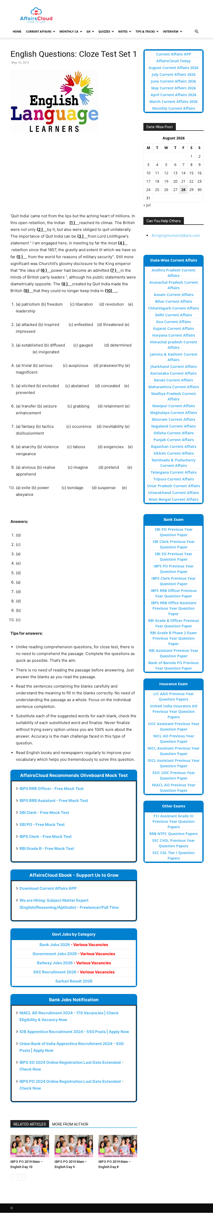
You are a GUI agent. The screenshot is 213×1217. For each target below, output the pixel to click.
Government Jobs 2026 (73, 953)
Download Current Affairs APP (48, 888)
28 (183, 189)
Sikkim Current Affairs (174, 453)
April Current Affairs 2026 (173, 94)
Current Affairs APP (173, 54)
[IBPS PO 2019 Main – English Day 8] (117, 1146)
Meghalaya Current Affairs (173, 412)
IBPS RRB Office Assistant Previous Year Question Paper (173, 608)
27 (175, 189)
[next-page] (22, 1177)
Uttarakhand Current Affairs (173, 492)
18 (157, 181)
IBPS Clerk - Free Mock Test (45, 836)
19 (166, 181)
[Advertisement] (73, 176)
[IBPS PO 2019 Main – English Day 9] (74, 1146)
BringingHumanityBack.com (176, 235)
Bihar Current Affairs (173, 301)
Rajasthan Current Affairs (173, 446)
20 (175, 181)
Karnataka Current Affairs (173, 373)
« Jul (147, 204)
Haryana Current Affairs (173, 335)
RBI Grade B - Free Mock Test (46, 848)
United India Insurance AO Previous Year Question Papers (173, 711)
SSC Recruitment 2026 (74, 971)
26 (166, 189)
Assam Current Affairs (174, 294)
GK (88, 31)
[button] (196, 31)
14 (183, 172)
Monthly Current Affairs (173, 108)
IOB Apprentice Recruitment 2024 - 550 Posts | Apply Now (74, 1031)
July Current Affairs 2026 (174, 74)
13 (175, 172)
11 (157, 172)
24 (148, 189)
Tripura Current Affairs (173, 479)
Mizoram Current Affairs (173, 419)
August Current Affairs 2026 (173, 67)
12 (166, 172)
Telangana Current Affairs (174, 472)
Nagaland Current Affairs (173, 426)
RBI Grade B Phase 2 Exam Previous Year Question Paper (173, 638)
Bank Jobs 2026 (73, 944)
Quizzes (104, 31)
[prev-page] (13, 1177)
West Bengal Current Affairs (173, 499)
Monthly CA (68, 31)
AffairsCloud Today (173, 60)
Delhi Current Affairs (173, 314)
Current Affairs (38, 31)
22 (191, 181)
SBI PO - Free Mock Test (42, 824)
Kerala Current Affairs (173, 380)
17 (148, 181)
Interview (170, 31)
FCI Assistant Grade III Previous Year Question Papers (173, 821)
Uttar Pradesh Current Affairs (173, 485)
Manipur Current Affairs (173, 405)
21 (183, 181)
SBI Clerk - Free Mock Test (44, 812)
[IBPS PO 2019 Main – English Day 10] (29, 1146)
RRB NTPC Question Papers (173, 833)
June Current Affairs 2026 (173, 81)
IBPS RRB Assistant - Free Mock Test (53, 800)
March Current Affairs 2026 (173, 101)
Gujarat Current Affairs (173, 328)
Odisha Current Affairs (174, 432)
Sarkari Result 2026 (73, 981)
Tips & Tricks (145, 31)
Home (17, 31)
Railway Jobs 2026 (74, 962)
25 (157, 189)
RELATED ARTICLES (30, 1124)
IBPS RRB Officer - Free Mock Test (51, 788)
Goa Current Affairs (173, 321)
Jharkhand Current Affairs (173, 366)
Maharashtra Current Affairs (173, 386)
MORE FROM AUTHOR (70, 1124)
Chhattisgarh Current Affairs (173, 308)
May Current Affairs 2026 (173, 87)
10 (148, 172)
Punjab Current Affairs (174, 439)
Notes (123, 31)
